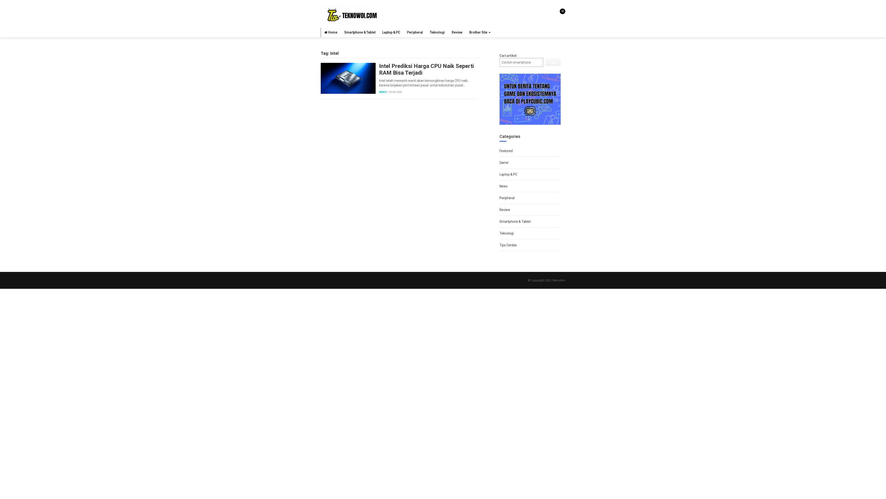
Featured (506, 151)
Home (332, 32)
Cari (553, 63)
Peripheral (415, 32)
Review (457, 32)
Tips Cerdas (508, 245)
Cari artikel (508, 56)
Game (504, 162)
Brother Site (478, 32)
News (382, 92)
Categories (510, 136)
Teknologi (437, 32)
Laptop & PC (391, 32)
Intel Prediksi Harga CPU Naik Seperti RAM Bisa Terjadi (426, 69)
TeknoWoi (558, 280)
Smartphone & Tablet (359, 32)
